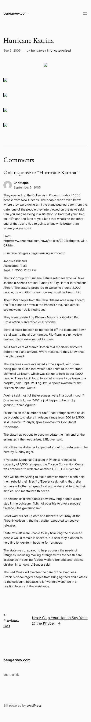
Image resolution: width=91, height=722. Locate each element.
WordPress (34, 705)
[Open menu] (85, 13)
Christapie (21, 183)
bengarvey (38, 50)
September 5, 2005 (27, 187)
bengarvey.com (15, 13)
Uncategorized (60, 50)
